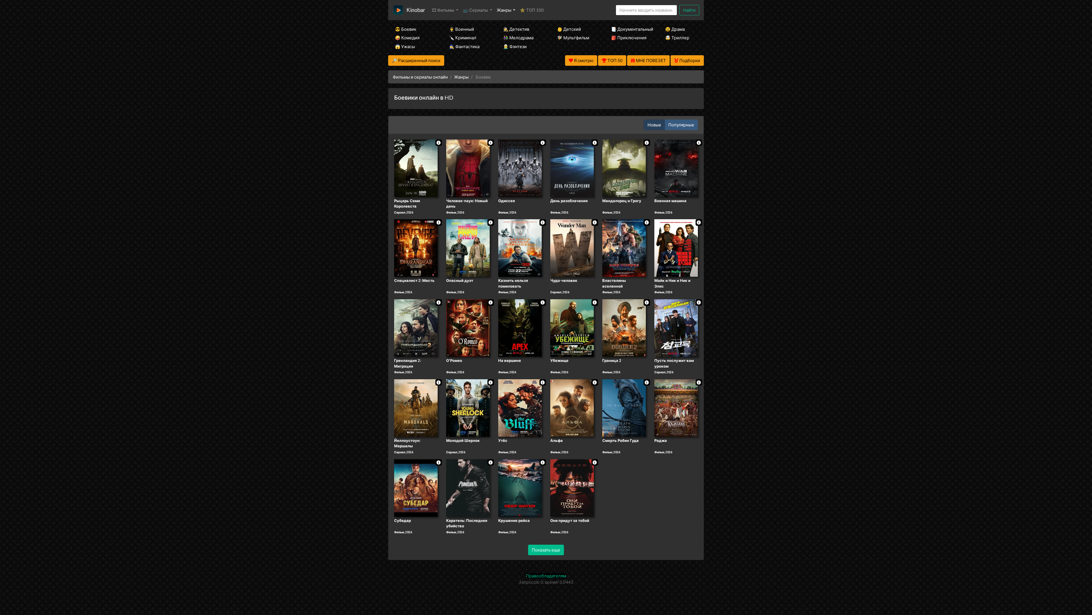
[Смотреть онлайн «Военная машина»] (676, 167)
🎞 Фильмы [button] (443, 10)
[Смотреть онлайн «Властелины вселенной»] (624, 247)
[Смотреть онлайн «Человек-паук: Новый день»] (468, 167)
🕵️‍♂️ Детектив (516, 29)
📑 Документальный (630, 29)
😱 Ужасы (405, 46)
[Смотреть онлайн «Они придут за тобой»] (572, 487)
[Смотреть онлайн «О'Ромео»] (468, 327)
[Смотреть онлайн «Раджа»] (676, 407)
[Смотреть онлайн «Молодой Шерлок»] (468, 407)
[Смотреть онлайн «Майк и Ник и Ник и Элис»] (676, 247)
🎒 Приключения (628, 37)
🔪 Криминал (462, 37)
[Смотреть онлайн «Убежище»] (572, 327)
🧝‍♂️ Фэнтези (515, 46)
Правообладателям (546, 575)
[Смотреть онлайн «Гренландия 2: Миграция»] (416, 327)
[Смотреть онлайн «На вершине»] (520, 327)
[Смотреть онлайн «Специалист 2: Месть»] (416, 247)
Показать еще (546, 549)
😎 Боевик (405, 29)
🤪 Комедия (407, 37)
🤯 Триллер (677, 37)
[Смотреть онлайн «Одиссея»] (520, 167)
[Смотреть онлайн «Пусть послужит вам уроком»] (676, 327)
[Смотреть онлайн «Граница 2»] (624, 327)
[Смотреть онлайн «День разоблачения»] (572, 167)
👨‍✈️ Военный (461, 29)
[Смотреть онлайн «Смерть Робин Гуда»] (624, 407)
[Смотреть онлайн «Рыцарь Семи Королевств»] (416, 167)
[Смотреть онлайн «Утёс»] (520, 407)
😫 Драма (675, 29)
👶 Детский (569, 29)
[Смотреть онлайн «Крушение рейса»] (520, 487)
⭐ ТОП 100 (532, 10)
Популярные (681, 124)
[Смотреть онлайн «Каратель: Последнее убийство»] (468, 487)
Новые (654, 124)
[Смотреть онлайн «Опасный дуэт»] (468, 247)
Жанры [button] (504, 10)
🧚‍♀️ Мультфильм (573, 37)
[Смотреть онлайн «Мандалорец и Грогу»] (624, 167)
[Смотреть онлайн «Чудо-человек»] (572, 247)
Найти (689, 10)
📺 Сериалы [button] (476, 10)
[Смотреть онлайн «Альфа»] (572, 407)
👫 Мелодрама (518, 37)
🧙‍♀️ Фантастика (464, 46)
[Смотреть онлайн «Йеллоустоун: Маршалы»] (416, 407)
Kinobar (415, 10)
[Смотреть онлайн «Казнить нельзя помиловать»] (520, 247)
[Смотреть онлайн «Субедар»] (416, 487)
